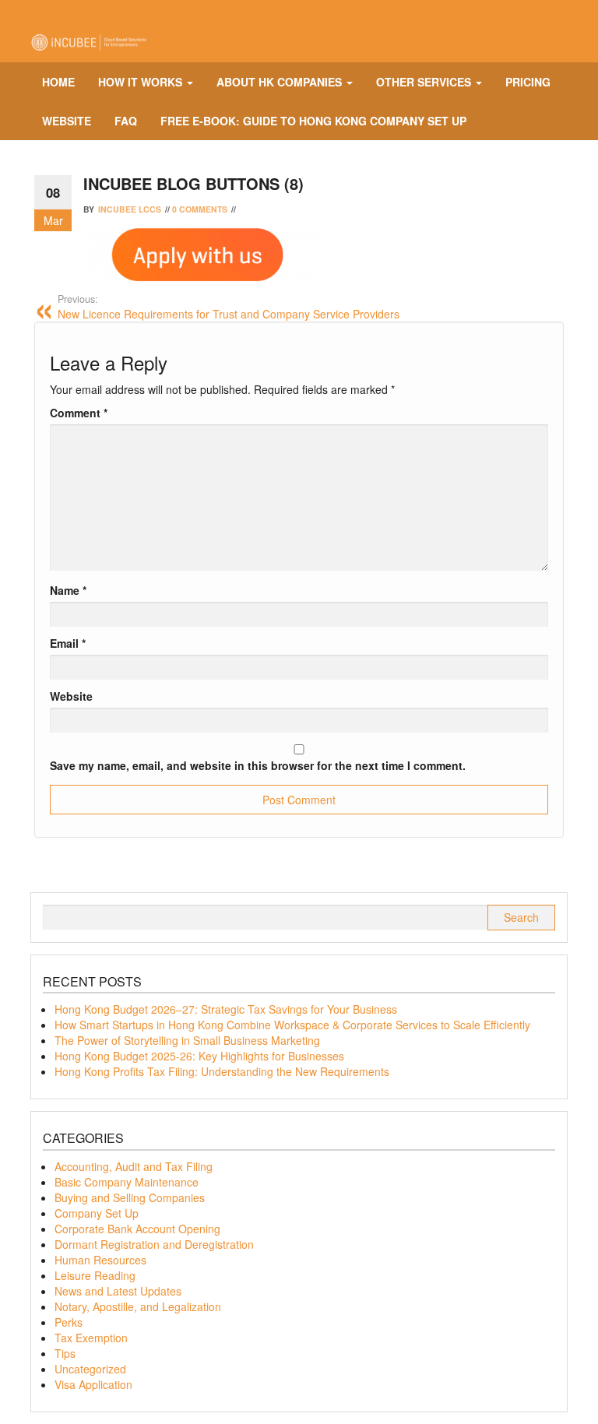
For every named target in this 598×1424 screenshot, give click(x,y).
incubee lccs (129, 209)
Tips (65, 1353)
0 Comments (199, 209)
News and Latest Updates (118, 1291)
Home (58, 82)
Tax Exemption (91, 1337)
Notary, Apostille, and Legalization (138, 1306)
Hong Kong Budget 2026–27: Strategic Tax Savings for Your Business (226, 1009)
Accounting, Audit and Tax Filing (134, 1166)
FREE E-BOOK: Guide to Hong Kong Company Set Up (313, 120)
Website (66, 120)
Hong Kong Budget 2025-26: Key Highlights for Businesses (199, 1056)
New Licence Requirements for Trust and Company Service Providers (228, 307)
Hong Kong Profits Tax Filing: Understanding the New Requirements (222, 1071)
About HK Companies (280, 82)
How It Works (141, 82)
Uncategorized (90, 1369)
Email (68, 643)
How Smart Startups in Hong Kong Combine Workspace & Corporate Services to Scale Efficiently (292, 1024)
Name (68, 590)
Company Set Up (97, 1213)
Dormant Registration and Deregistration (154, 1244)
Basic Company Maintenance (127, 1182)
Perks (69, 1322)
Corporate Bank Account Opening (137, 1228)
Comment (78, 412)
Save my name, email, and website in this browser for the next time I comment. (258, 765)
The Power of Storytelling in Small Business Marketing (187, 1040)
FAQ (125, 120)
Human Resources (100, 1260)
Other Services (425, 82)
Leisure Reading (95, 1275)
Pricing (528, 82)
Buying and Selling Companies (130, 1197)
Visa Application (93, 1384)
